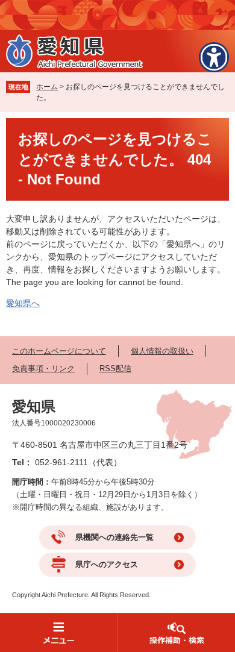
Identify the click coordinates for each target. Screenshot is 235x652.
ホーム (47, 87)
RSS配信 (115, 368)
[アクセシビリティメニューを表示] (214, 57)
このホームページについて (59, 351)
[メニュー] (59, 632)
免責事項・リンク (43, 368)
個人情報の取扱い (162, 351)
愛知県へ (23, 303)
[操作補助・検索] (176, 632)
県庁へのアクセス (106, 564)
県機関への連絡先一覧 (114, 537)
